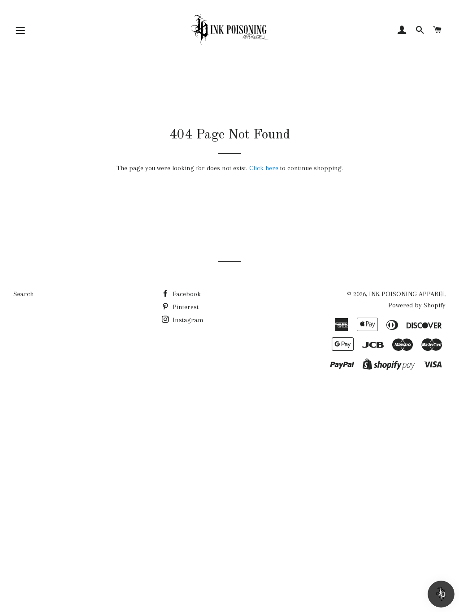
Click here (263, 168)
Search (23, 294)
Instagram (187, 320)
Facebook (186, 294)
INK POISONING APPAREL (407, 294)
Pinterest (185, 307)
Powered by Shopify (417, 305)
